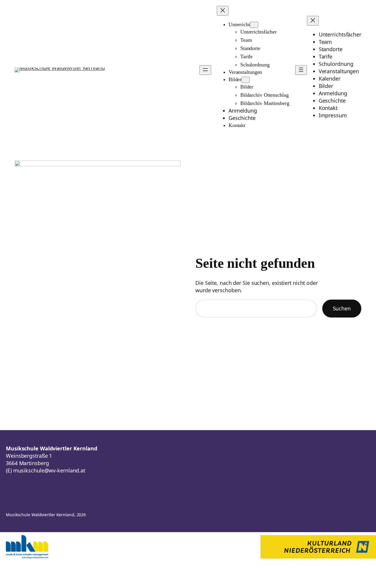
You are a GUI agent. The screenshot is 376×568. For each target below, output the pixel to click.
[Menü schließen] (223, 11)
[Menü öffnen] (205, 70)
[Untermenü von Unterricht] (254, 25)
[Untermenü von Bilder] (245, 80)
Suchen (342, 308)
